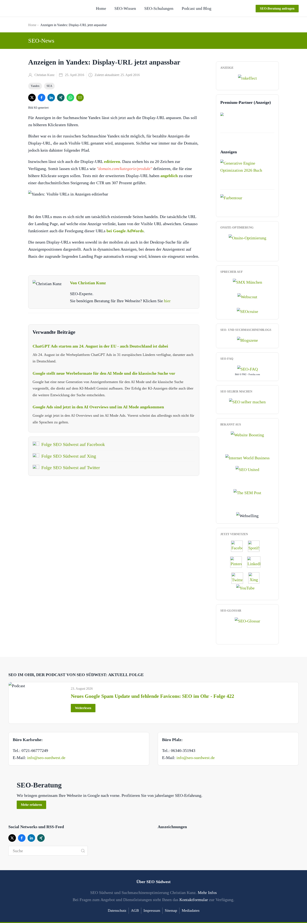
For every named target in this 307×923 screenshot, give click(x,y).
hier (167, 300)
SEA (49, 86)
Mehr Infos (207, 892)
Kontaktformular (193, 899)
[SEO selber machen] (247, 401)
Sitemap (171, 910)
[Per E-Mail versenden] (80, 97)
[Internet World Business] (247, 457)
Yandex (35, 86)
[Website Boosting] (247, 434)
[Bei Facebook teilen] (41, 97)
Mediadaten (190, 910)
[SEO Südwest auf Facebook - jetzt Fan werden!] (239, 545)
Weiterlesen (83, 708)
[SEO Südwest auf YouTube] (247, 587)
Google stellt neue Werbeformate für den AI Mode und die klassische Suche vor (104, 373)
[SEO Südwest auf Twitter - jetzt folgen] (239, 577)
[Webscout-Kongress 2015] (247, 296)
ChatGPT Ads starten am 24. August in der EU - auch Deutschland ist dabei (100, 346)
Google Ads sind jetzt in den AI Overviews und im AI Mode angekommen (98, 407)
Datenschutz (117, 910)
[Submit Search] (83, 851)
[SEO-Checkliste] (247, 77)
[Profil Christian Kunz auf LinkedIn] (256, 561)
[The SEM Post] (247, 492)
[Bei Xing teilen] (61, 97)
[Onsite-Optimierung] (247, 237)
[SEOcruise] (247, 311)
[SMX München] (247, 281)
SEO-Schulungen (158, 8)
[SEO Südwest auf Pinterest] (238, 561)
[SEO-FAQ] (247, 368)
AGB (135, 910)
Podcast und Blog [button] (196, 8)
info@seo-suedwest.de (46, 757)
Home (101, 8)
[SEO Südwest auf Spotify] (256, 545)
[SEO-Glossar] (247, 620)
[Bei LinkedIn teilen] (51, 97)
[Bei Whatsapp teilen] (70, 97)
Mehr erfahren (31, 804)
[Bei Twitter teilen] (32, 97)
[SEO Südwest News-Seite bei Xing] (256, 577)
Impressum (151, 910)
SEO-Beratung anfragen (277, 8)
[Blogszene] (247, 340)
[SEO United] (247, 469)
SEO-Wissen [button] (125, 8)
